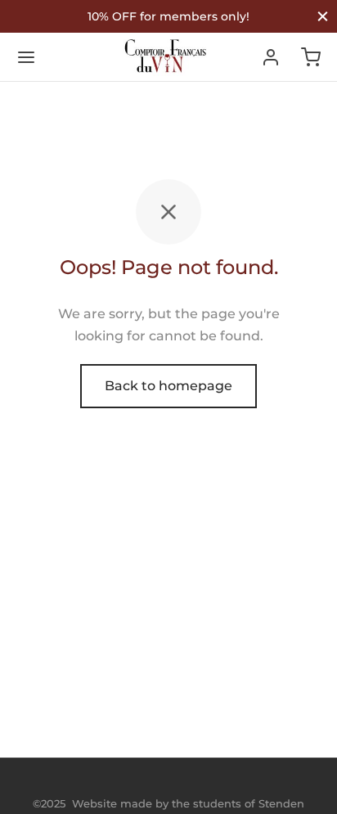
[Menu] (26, 57)
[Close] (323, 16)
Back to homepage (168, 386)
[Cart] (311, 57)
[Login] (271, 57)
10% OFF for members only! (168, 16)
